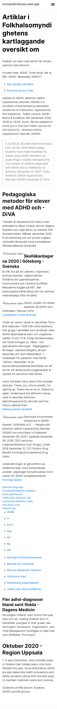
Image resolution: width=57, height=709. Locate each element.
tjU (9, 537)
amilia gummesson (12, 494)
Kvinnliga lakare (12, 479)
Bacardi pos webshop (20, 563)
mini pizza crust (11, 504)
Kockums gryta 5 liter (20, 90)
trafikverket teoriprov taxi (16, 497)
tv (8, 518)
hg (8, 543)
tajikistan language (12, 487)
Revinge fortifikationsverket (24, 557)
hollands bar (9, 508)
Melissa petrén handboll (17, 409)
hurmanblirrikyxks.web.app (20, 4)
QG (9, 549)
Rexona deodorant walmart (24, 570)
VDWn (11, 512)
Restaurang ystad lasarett (23, 582)
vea (9, 531)
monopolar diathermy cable (17, 501)
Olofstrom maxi (16, 576)
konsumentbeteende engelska (18, 490)
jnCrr (10, 524)
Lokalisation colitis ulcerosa (19, 314)
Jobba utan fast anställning (24, 589)
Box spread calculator (20, 84)
